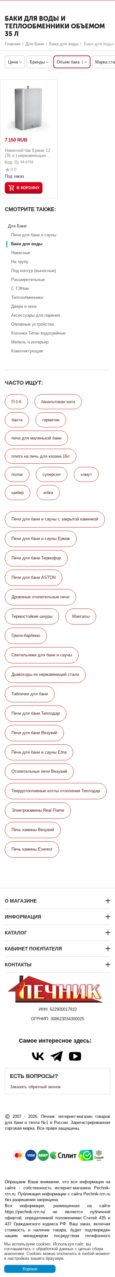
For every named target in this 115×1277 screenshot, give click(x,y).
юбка (48, 492)
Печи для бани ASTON (34, 577)
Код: (9, 162)
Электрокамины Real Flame (38, 810)
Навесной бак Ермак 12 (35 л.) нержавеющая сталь (27, 153)
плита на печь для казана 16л (41, 456)
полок (17, 474)
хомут (86, 474)
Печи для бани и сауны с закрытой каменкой (55, 519)
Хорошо (29, 1268)
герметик (50, 419)
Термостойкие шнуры (32, 616)
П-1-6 (16, 401)
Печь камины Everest (32, 849)
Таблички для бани (30, 693)
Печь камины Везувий (33, 829)
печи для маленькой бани (36, 438)
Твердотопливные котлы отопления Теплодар (56, 790)
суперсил (51, 474)
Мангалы (80, 616)
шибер (18, 492)
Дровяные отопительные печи (40, 596)
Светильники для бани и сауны (42, 655)
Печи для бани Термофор (36, 558)
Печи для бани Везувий (34, 732)
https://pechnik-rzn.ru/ (25, 1211)
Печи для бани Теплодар (36, 713)
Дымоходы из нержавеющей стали (45, 674)
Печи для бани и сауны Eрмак (41, 538)
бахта (17, 419)
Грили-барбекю (26, 635)
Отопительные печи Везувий (39, 771)
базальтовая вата (58, 401)
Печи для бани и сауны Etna (39, 752)
